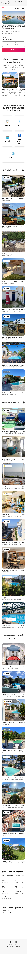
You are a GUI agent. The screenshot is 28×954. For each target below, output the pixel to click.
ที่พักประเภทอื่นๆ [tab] (20, 875)
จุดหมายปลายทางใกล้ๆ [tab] (7, 875)
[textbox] (7, 45)
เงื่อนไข (18, 946)
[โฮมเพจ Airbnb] (3, 8)
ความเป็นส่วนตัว (11, 946)
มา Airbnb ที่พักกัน (19, 8)
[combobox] (13, 39)
